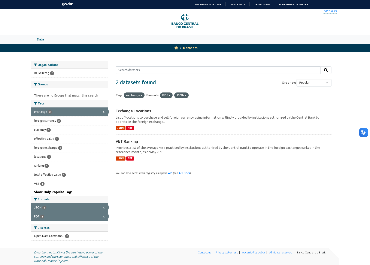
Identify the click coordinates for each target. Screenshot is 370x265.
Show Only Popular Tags (53, 192)
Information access (208, 4)
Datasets (190, 48)
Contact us (204, 252)
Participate (238, 4)
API (170, 172)
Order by (288, 82)
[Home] (176, 48)
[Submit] (325, 70)
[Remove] (141, 95)
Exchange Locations (133, 111)
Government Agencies (293, 4)
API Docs (184, 172)
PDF (130, 128)
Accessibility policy (253, 252)
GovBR (67, 4)
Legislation (262, 4)
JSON (120, 128)
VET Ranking (127, 141)
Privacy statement (226, 252)
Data (40, 39)
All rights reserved (280, 252)
